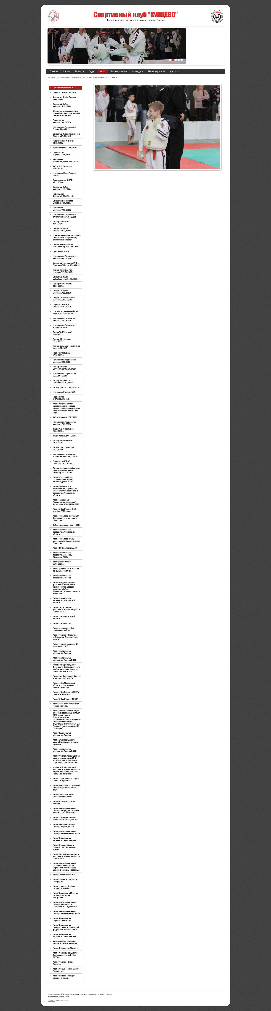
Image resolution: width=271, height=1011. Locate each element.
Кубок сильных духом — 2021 (66, 525)
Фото (102, 71)
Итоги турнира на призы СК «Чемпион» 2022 (65, 645)
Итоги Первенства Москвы (65, 948)
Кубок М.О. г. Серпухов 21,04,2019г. (63, 430)
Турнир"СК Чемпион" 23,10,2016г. (62, 285)
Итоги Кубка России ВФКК (65, 875)
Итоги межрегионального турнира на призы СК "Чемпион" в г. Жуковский (65, 904)
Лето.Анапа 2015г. (61, 251)
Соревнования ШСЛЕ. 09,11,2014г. (63, 181)
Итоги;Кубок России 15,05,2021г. (62, 563)
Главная (54, 71)
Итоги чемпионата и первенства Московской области (64, 532)
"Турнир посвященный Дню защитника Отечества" (65, 312)
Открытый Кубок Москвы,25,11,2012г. (62, 105)
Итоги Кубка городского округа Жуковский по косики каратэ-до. (66, 742)
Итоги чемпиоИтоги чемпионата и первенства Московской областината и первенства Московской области (65, 490)
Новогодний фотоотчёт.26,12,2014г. (63, 195)
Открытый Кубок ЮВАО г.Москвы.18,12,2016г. (63, 299)
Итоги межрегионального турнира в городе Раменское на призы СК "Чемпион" (66, 810)
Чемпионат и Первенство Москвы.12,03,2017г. (64, 319)
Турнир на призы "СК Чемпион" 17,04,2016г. (63, 271)
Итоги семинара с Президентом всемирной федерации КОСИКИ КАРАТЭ (66, 502)
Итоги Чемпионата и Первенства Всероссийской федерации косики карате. (66, 927)
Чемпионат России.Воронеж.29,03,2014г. (66, 160)
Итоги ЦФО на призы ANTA (65, 548)
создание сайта (62, 1000)
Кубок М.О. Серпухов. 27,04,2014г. (62, 167)
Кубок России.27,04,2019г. (65, 436)
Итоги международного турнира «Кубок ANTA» (63, 825)
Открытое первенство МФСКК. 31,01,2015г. (63, 202)
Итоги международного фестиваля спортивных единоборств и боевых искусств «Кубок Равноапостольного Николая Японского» (66, 588)
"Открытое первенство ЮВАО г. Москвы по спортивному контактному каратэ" (66, 237)
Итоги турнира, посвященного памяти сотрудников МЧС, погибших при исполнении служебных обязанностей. (66, 759)
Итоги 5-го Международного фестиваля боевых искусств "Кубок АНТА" (66, 856)
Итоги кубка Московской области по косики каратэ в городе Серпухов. (65, 685)
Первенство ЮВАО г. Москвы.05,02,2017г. (62, 305)
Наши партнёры (156, 71)
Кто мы (66, 71)
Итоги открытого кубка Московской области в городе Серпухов (66, 541)
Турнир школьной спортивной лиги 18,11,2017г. (66, 347)
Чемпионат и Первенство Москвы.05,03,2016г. (64, 257)
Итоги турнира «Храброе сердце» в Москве (64, 887)
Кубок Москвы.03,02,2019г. (65, 417)
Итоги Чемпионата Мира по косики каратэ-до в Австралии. (65, 895)
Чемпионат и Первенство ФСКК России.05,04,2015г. (64, 216)
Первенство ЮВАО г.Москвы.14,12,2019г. (62, 462)
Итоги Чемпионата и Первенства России (62, 919)
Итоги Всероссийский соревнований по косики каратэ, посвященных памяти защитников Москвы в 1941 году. (66, 408)
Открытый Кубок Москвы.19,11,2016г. (62, 292)
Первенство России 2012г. (65, 92)
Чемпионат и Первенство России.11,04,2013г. (64, 128)
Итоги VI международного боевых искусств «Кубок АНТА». (65, 955)
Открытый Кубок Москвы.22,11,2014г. (62, 188)
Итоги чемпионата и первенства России (62, 577)
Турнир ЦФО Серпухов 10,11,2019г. (63, 448)
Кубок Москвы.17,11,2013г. (65, 148)
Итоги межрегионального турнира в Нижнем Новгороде (66, 832)
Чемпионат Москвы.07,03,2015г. (62, 209)
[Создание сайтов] (51, 1001)
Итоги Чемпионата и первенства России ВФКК (64, 839)
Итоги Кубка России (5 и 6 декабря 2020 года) (64, 510)
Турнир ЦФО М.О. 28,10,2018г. (66, 387)
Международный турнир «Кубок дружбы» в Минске (65, 942)
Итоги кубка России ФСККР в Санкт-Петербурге (66, 693)
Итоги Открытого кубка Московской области (63, 795)
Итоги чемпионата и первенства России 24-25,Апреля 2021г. (63, 555)
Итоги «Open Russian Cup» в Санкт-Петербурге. (66, 779)
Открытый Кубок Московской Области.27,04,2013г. (66, 135)
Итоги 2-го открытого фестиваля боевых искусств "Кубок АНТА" (66, 609)
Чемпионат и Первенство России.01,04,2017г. (64, 326)
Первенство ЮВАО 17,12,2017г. (61, 354)
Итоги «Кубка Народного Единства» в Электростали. (66, 818)
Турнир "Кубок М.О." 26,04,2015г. (62, 223)
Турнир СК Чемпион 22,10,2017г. (62, 340)
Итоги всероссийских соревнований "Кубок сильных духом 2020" (63, 479)
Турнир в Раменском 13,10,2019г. (62, 441)
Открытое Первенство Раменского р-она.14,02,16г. (65, 245)
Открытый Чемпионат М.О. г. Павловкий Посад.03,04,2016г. (67, 264)
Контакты (174, 71)
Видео (92, 71)
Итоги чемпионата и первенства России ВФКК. (65, 750)
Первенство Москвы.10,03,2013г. (62, 121)
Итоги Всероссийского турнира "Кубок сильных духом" (64, 847)
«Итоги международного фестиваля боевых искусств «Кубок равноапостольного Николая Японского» (66, 668)
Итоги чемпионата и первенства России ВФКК (64, 659)
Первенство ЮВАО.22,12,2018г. (61, 398)
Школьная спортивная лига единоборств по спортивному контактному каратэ (66, 113)
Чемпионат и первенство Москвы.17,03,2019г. (64, 423)
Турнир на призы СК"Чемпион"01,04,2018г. (64, 368)
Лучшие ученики (118, 71)
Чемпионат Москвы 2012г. (99, 77)
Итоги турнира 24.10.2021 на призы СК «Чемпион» (66, 570)
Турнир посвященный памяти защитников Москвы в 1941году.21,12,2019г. (66, 470)
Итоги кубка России (62, 623)
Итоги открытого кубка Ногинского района (63, 629)
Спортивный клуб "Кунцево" (68, 77)
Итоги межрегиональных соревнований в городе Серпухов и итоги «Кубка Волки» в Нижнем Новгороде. (66, 866)
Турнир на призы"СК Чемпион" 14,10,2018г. (63, 381)
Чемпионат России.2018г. (64, 392)
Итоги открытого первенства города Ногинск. (66, 705)
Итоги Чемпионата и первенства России (62, 734)
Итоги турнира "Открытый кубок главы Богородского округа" (65, 637)
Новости (79, 71)
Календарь (137, 71)
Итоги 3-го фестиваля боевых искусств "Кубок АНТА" (67, 677)
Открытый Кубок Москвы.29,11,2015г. (62, 229)
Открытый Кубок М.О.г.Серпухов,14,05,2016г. (65, 278)
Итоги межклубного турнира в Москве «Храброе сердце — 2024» (66, 787)
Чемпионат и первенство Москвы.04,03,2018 (64, 361)
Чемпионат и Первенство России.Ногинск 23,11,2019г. (66, 455)
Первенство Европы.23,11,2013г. (62, 153)
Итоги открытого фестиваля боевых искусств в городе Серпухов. (66, 518)
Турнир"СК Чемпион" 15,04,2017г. (62, 333)
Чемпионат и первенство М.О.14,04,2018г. (64, 375)
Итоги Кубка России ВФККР (65, 699)
